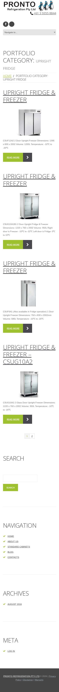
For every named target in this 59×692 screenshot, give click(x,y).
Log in (11, 651)
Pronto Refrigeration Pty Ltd (21, 676)
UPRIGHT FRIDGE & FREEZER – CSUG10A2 (29, 354)
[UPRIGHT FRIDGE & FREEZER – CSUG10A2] (29, 384)
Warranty (39, 680)
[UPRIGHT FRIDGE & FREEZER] (29, 122)
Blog (10, 552)
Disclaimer (28, 680)
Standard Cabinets (19, 547)
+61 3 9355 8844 (45, 13)
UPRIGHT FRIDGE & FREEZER (29, 96)
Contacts (13, 557)
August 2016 (15, 604)
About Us (13, 541)
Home (7, 76)
